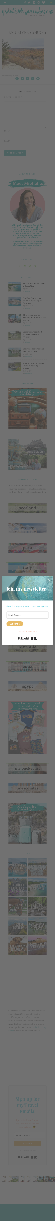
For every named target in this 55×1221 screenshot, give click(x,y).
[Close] (49, 580)
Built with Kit (27, 638)
